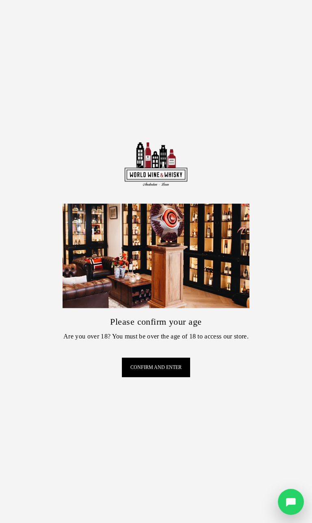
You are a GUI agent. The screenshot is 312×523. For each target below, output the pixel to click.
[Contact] (291, 502)
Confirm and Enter (156, 367)
